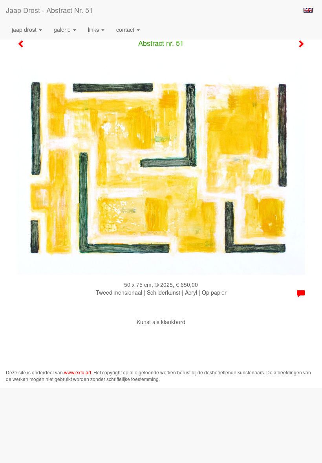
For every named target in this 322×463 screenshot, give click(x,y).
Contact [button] (126, 29)
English (308, 10)
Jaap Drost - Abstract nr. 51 (49, 10)
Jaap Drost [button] (25, 29)
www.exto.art (77, 372)
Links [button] (94, 29)
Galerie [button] (63, 29)
